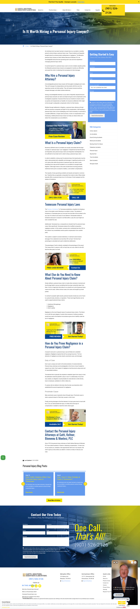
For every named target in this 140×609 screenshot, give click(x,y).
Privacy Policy (42, 553)
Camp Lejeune (93, 131)
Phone (91, 73)
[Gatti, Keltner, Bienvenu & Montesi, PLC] (25, 10)
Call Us (3, 457)
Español (98, 10)
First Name (92, 61)
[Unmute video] (114, 562)
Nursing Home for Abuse (96, 144)
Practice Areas (52, 10)
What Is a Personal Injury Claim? (29, 591)
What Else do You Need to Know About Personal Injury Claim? (31, 597)
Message (92, 91)
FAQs (78, 10)
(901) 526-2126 (111, 10)
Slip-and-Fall (93, 154)
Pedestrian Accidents (95, 147)
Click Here (81, 2)
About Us (40, 10)
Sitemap (105, 589)
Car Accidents (93, 134)
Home (104, 576)
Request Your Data (107, 591)
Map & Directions (65, 581)
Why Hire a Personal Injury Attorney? (30, 589)
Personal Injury (93, 150)
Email (91, 79)
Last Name (92, 67)
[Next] (85, 484)
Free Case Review (57, 136)
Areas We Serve (67, 10)
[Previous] (23, 484)
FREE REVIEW (55, 336)
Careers (105, 585)
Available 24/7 (55, 424)
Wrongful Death (94, 163)
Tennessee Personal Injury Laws (29, 594)
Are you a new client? (94, 85)
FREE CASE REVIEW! (55, 267)
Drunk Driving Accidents (96, 137)
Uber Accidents (93, 160)
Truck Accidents (94, 157)
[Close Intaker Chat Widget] (135, 562)
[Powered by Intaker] (127, 605)
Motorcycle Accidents (95, 140)
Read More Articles (54, 500)
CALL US (75, 197)
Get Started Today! (75, 336)
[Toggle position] (132, 562)
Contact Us (87, 10)
